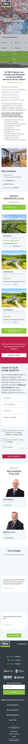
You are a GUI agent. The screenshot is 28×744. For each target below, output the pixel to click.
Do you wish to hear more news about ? (14, 441)
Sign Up (14, 692)
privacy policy (18, 434)
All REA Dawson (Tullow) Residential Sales (14, 330)
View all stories (14, 635)
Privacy (14, 736)
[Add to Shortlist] (23, 217)
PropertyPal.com (14, 740)
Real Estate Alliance (14, 727)
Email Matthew (9, 538)
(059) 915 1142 (8, 184)
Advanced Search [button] (13, 63)
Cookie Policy (14, 731)
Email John (8, 505)
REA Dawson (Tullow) (10, 37)
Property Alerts (14, 355)
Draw (14, 59)
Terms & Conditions (14, 734)
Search (14, 54)
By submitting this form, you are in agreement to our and (14, 432)
